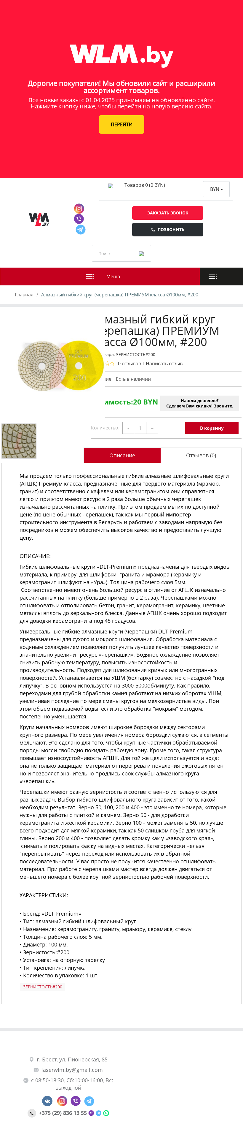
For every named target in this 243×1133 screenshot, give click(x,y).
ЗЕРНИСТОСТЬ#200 (42, 987)
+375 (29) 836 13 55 (63, 1112)
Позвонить (171, 229)
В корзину (212, 428)
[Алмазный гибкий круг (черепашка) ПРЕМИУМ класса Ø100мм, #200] (40, 365)
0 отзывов (129, 363)
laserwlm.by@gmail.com (72, 1069)
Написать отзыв (164, 363)
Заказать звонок (167, 213)
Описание (122, 455)
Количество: (105, 427)
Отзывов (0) (201, 455)
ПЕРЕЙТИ (121, 124)
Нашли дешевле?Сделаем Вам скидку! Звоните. (199, 403)
